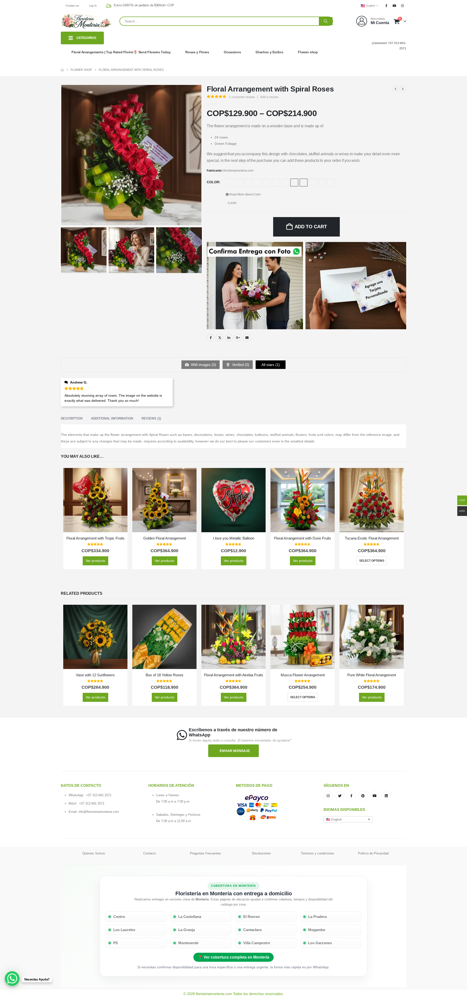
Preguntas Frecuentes (205, 853)
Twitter (220, 337)
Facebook (211, 337)
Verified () (240, 365)
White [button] (239, 182)
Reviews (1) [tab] (151, 418)
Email (247, 337)
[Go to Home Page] (62, 70)
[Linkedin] (386, 795)
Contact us (72, 5)
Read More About (245, 194)
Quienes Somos (93, 853)
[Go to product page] (95, 500)
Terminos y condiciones (317, 853)
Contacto (149, 853)
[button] (348, 819)
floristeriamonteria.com (238, 170)
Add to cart (311, 226)
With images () (203, 365)
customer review (242, 97)
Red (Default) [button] (294, 182)
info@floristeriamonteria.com (99, 812)
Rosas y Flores (197, 52)
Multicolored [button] (266, 182)
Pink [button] (285, 182)
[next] (402, 89)
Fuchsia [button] (248, 182)
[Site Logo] (86, 21)
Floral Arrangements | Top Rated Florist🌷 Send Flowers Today (121, 52)
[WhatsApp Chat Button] (12, 978)
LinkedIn (229, 337)
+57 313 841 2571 (98, 795)
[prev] (395, 89)
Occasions (232, 52)
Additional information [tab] (112, 418)
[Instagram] (402, 5)
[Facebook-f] (351, 795)
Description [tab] (71, 418)
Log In (93, 5)
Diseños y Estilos (269, 52)
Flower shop (308, 52)
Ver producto (95, 561)
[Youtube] (394, 5)
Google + (238, 337)
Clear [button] (232, 202)
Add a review (269, 97)
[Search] (325, 21)
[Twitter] (339, 795)
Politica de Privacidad (373, 853)
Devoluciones (261, 853)
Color (213, 182)
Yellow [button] (230, 182)
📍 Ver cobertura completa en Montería (233, 957)
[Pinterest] (363, 795)
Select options (371, 560)
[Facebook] (386, 5)
